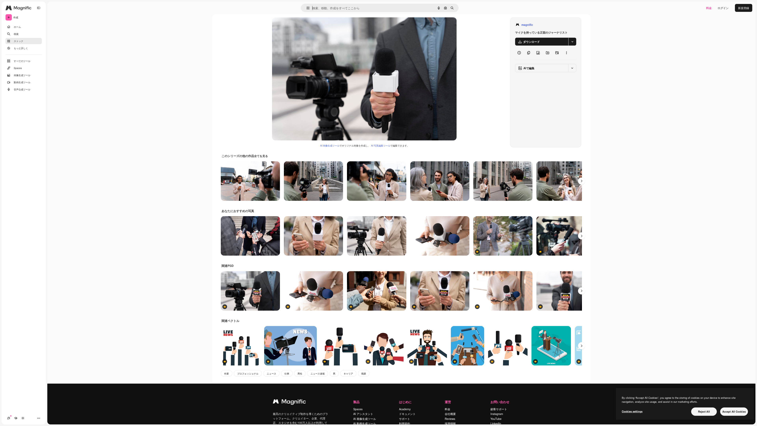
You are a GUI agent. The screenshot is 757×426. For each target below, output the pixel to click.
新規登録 (743, 8)
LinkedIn (495, 423)
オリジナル (299, 25)
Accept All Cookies (734, 411)
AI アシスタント (363, 414)
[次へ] (581, 181)
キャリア (348, 373)
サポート (404, 419)
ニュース (271, 373)
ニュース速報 (317, 373)
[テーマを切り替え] (23, 418)
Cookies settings (632, 411)
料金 (709, 8)
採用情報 (450, 423)
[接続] (9, 418)
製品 (356, 402)
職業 (363, 373)
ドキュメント (407, 414)
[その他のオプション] (566, 53)
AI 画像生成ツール (329, 145)
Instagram (496, 414)
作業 (226, 373)
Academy (405, 409)
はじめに (405, 402)
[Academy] (16, 418)
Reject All (704, 411)
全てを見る (261, 156)
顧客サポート (498, 409)
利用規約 (404, 423)
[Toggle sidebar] (38, 8)
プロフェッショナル (247, 373)
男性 (299, 373)
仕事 (286, 373)
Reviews (450, 419)
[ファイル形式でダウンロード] (572, 42)
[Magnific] (289, 402)
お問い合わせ (499, 402)
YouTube (496, 419)
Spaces (358, 409)
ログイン (723, 8)
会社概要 (450, 414)
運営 (448, 402)
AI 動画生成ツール (364, 423)
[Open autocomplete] (306, 8)
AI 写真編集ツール (380, 145)
